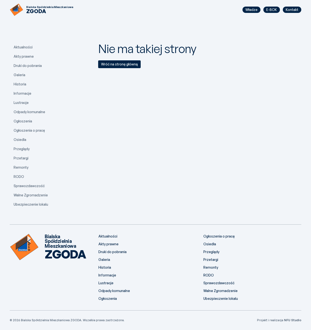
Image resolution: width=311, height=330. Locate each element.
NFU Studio (292, 320)
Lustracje (21, 103)
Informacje (22, 93)
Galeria (19, 75)
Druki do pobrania (28, 66)
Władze (251, 10)
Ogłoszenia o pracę (29, 130)
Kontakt (292, 10)
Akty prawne (24, 56)
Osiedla (20, 140)
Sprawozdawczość (29, 186)
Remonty (21, 167)
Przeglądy (22, 149)
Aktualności (23, 47)
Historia (20, 84)
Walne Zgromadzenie (31, 195)
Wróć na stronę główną (119, 64)
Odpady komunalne (29, 112)
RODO (19, 176)
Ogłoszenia (23, 121)
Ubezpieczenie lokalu (31, 204)
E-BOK (271, 10)
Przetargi (21, 158)
